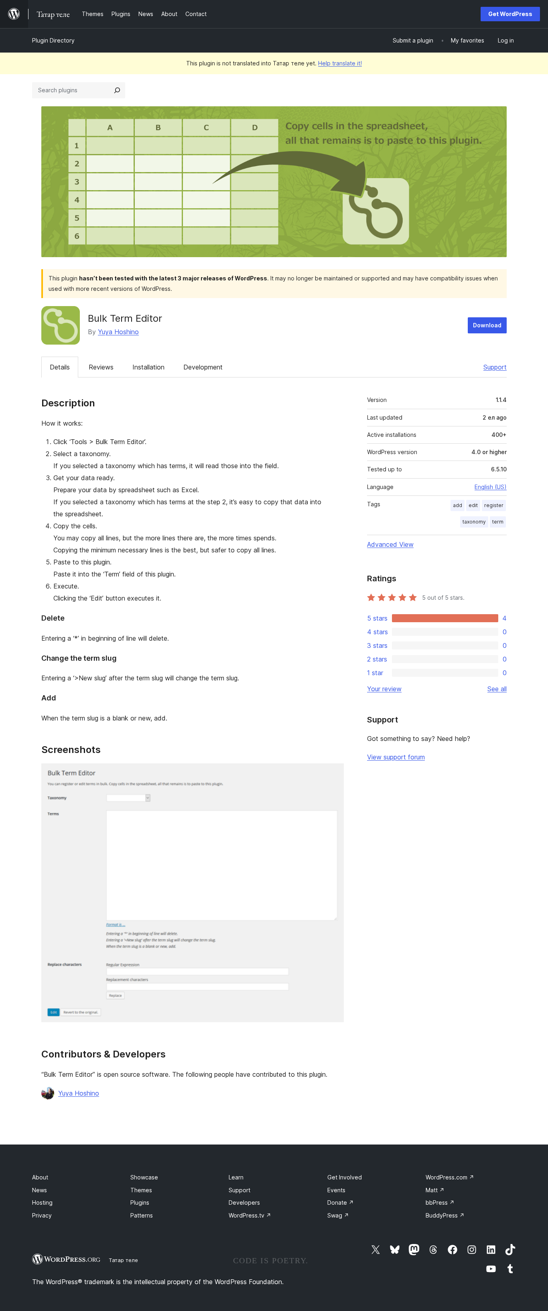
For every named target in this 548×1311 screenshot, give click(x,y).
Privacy (42, 1215)
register (493, 505)
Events (336, 1190)
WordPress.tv (250, 1215)
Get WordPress (510, 13)
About (40, 1177)
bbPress (440, 1202)
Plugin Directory (53, 40)
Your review (384, 689)
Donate (340, 1202)
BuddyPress (445, 1215)
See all (497, 689)
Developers (244, 1202)
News (39, 1190)
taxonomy (474, 522)
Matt (435, 1190)
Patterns (141, 1215)
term (497, 522)
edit (473, 505)
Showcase (144, 1177)
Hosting (42, 1202)
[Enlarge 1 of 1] (333, 774)
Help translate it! (340, 63)
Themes (141, 1190)
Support (495, 367)
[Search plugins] (117, 90)
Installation (148, 367)
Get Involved (344, 1177)
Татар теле (123, 1260)
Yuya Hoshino (118, 332)
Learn (236, 1177)
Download (487, 325)
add (457, 505)
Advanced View (390, 544)
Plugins (139, 1202)
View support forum (396, 757)
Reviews (101, 367)
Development (203, 367)
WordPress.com (450, 1177)
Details (60, 367)
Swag (338, 1215)
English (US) (491, 486)
